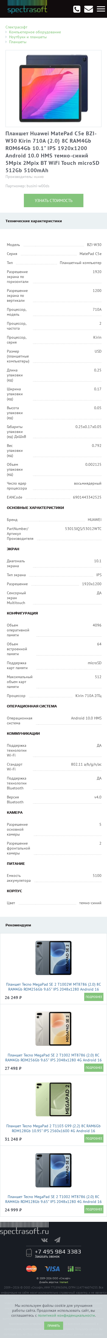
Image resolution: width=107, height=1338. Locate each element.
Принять (53, 1326)
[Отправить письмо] (88, 9)
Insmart (64, 1282)
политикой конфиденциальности (66, 1315)
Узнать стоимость (53, 200)
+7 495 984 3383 (58, 1251)
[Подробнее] (93, 997)
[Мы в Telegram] (60, 1240)
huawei (39, 177)
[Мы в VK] (47, 1240)
